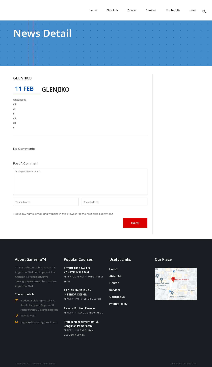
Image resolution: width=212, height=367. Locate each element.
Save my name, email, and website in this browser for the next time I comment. (64, 214)
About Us (115, 276)
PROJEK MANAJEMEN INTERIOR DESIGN (77, 292)
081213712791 (190, 363)
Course (114, 283)
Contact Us (117, 297)
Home (113, 269)
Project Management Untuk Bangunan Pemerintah (81, 324)
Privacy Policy (118, 304)
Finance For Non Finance (79, 308)
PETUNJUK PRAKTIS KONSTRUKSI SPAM (77, 270)
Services (115, 290)
